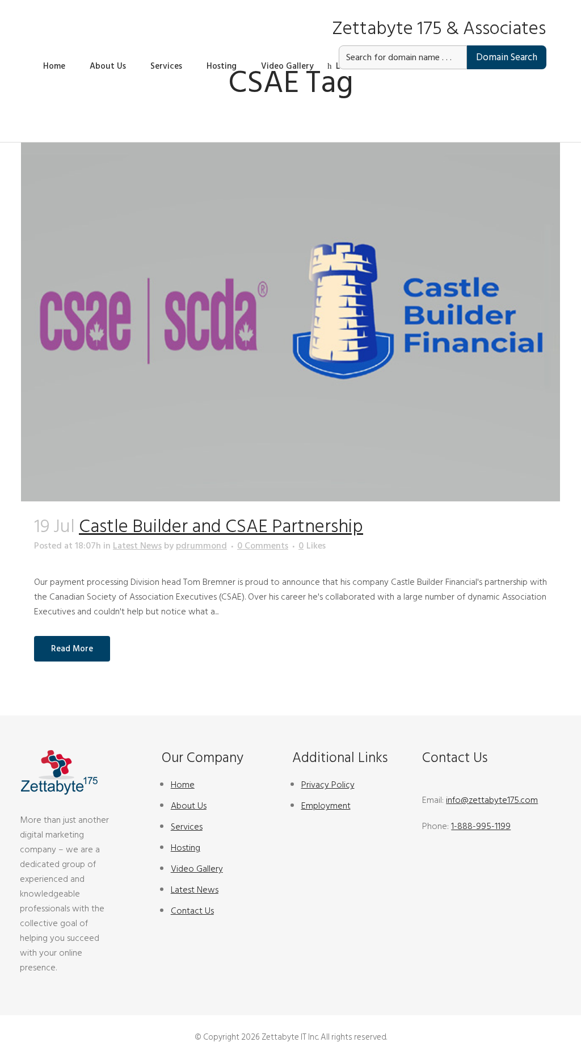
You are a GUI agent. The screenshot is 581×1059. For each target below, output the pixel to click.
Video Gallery (197, 868)
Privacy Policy (328, 784)
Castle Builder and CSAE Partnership (221, 526)
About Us (189, 805)
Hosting (185, 847)
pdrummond (201, 545)
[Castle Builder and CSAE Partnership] (290, 322)
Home (183, 784)
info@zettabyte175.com (492, 800)
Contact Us (192, 910)
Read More (72, 649)
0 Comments (262, 545)
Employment (326, 805)
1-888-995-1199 (481, 826)
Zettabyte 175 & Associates (439, 28)
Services (187, 826)
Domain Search (506, 57)
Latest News (137, 545)
